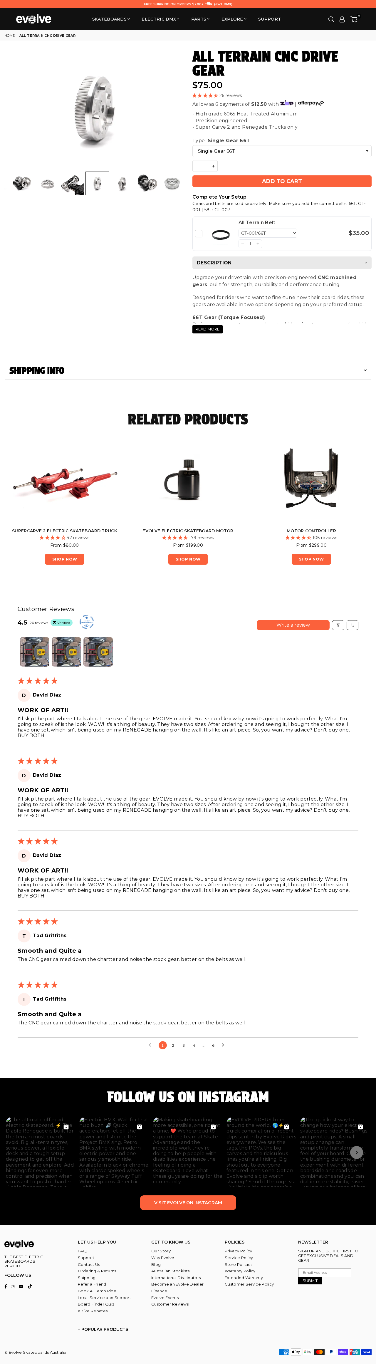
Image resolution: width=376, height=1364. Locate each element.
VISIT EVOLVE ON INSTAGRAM (188, 1202)
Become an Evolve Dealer (177, 1284)
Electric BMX (159, 19)
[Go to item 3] (98, 652)
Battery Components (246, 530)
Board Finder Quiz (96, 1304)
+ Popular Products (103, 1329)
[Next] (175, 109)
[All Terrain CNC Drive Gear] (22, 183)
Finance (159, 1290)
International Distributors (176, 1277)
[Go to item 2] (66, 652)
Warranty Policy (240, 1271)
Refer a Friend (92, 1284)
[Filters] (338, 625)
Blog (156, 1264)
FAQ (82, 1251)
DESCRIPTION (214, 263)
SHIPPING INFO (36, 370)
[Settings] (342, 19)
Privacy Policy (238, 1251)
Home (9, 35)
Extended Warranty (244, 1277)
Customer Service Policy (249, 1284)
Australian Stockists (170, 1271)
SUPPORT (269, 19)
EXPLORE (232, 19)
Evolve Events (165, 1297)
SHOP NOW (122, 559)
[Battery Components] (246, 482)
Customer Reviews (170, 1304)
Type (221, 140)
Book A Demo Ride (97, 1290)
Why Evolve (162, 1257)
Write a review (293, 625)
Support (86, 1257)
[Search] (331, 19)
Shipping (87, 1277)
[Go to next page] (224, 1045)
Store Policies (238, 1264)
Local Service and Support (104, 1297)
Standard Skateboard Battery (122, 530)
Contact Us (89, 1264)
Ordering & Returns (97, 1271)
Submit (310, 1280)
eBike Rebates (93, 1310)
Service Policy (239, 1257)
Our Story (161, 1251)
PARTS (199, 19)
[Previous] (12, 109)
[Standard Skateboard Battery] (122, 482)
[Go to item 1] (34, 652)
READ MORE (207, 329)
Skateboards (109, 19)
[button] (354, 19)
